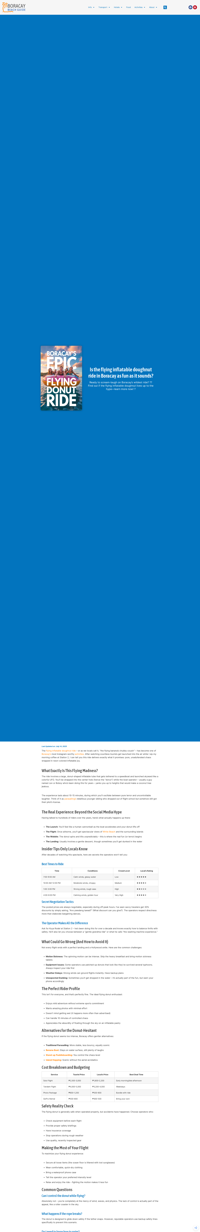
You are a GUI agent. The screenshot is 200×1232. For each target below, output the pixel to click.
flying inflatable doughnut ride (61, 750)
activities (79, 754)
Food (128, 7)
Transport (102, 7)
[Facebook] (190, 7)
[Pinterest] (195, 7)
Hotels (117, 7)
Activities (138, 7)
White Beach (109, 831)
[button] (165, 7)
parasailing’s (70, 799)
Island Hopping (53, 1060)
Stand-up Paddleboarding (59, 1055)
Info (90, 7)
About (151, 7)
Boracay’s (46, 754)
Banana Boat (52, 1050)
